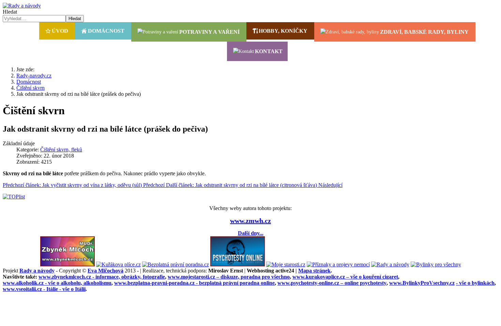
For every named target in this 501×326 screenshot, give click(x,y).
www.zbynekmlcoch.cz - (102, 277)
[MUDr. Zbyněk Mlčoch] (67, 264)
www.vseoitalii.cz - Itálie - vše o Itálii (44, 289)
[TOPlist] (14, 196)
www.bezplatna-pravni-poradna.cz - (194, 283)
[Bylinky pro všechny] (436, 264)
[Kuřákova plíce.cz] (118, 264)
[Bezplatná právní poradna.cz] (175, 264)
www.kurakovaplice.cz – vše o (345, 277)
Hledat (10, 12)
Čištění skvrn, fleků (61, 149)
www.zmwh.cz (250, 220)
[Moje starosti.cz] (285, 264)
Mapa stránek (314, 270)
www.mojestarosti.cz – (229, 277)
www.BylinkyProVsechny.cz (422, 283)
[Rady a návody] (390, 264)
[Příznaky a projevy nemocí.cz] (338, 264)
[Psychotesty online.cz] (237, 264)
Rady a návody (37, 270)
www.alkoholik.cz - (57, 283)
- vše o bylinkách (475, 283)
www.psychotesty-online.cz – (331, 283)
